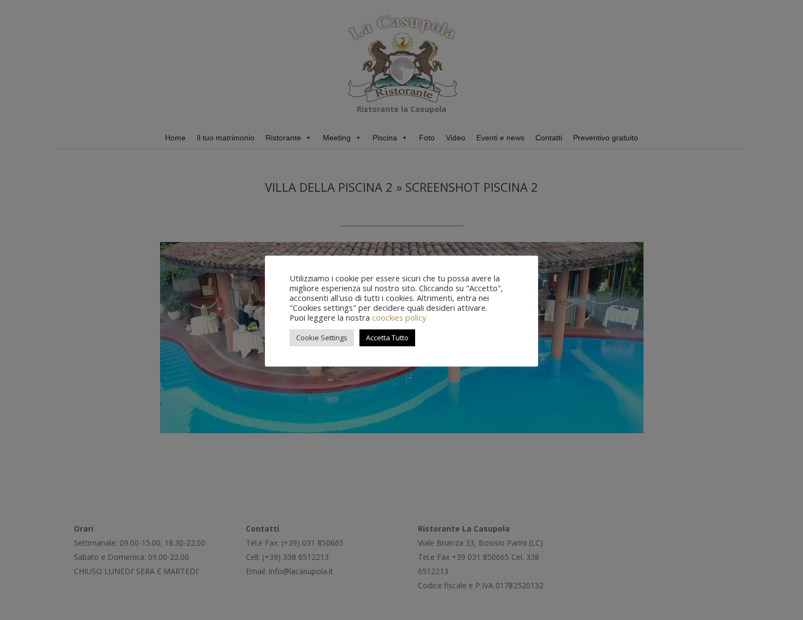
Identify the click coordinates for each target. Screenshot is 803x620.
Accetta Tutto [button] (387, 338)
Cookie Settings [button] (321, 338)
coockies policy (399, 317)
